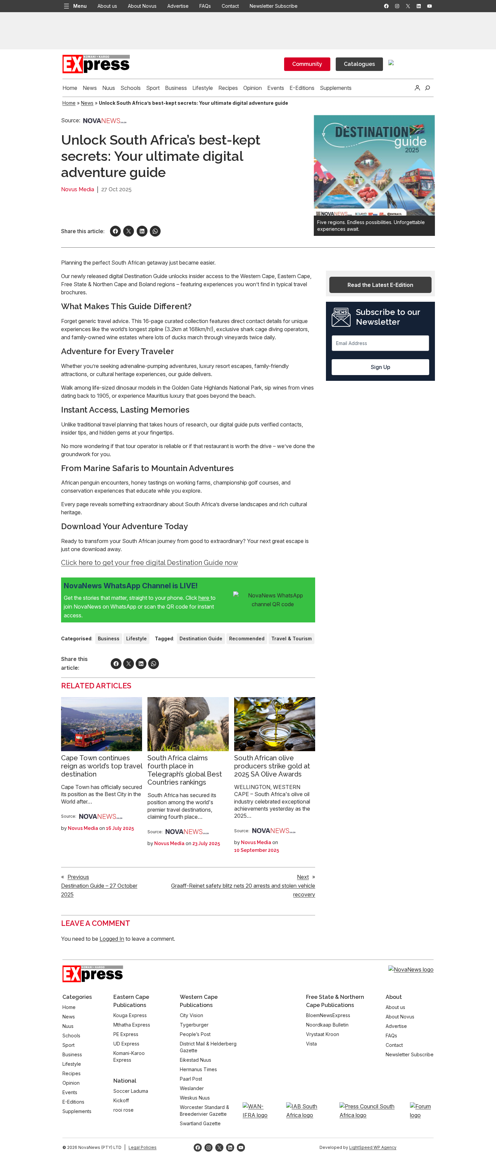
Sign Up (380, 367)
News (87, 103)
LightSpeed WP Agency (372, 1147)
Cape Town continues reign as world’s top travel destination (101, 766)
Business (108, 638)
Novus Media (77, 189)
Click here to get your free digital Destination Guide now (149, 563)
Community (307, 64)
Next (303, 876)
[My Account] (417, 88)
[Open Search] (427, 88)
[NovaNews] (105, 120)
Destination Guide (201, 638)
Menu (80, 6)
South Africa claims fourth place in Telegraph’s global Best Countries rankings (184, 770)
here (204, 597)
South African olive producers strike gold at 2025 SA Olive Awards (272, 766)
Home (69, 103)
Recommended (247, 638)
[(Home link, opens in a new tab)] (92, 973)
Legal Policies (143, 1147)
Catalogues (359, 64)
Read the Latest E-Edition (380, 284)
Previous (78, 876)
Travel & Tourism (291, 638)
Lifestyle (136, 638)
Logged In (112, 938)
